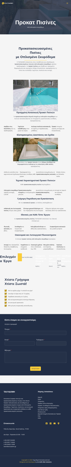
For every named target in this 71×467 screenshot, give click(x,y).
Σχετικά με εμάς (43, 410)
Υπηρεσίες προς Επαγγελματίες (47, 408)
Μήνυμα (8, 350)
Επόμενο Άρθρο (65, 379)
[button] (27, 257)
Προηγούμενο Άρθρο (7, 379)
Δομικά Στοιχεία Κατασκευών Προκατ (49, 414)
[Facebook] (47, 423)
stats (39, 418)
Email (7, 340)
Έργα (39, 399)
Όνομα (8, 329)
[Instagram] (51, 423)
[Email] (55, 423)
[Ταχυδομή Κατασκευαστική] (7, 3)
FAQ (39, 416)
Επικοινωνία (41, 412)
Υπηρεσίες (41, 401)
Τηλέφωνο (40, 340)
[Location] (59, 423)
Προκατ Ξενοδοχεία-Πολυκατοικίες (48, 405)
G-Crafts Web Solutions (44, 462)
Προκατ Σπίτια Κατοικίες (45, 403)
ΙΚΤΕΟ (58, 257)
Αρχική (40, 397)
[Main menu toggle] (67, 3)
